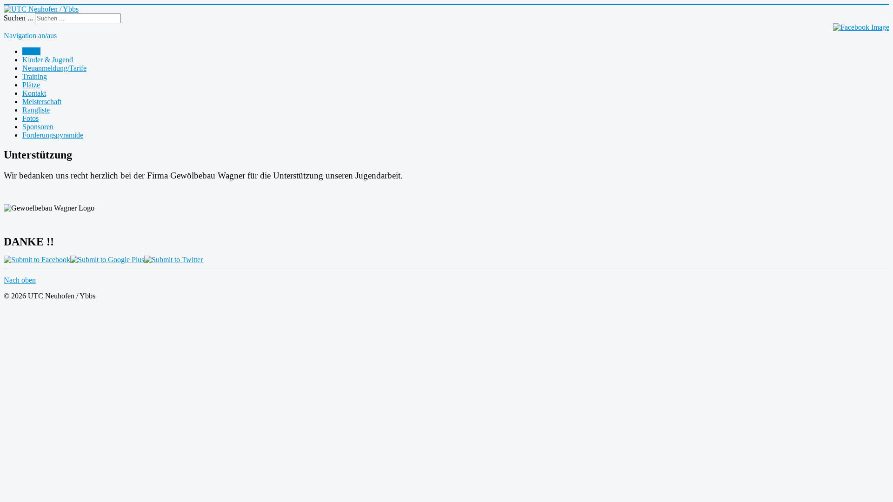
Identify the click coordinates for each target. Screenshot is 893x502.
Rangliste (36, 110)
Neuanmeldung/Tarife (54, 68)
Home (31, 51)
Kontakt (34, 93)
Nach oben (20, 280)
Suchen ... (18, 18)
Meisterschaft (41, 102)
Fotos (30, 118)
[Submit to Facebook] (37, 260)
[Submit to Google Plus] (107, 260)
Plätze (31, 85)
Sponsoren (37, 127)
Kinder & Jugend (47, 60)
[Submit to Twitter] (173, 260)
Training (34, 76)
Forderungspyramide (52, 135)
